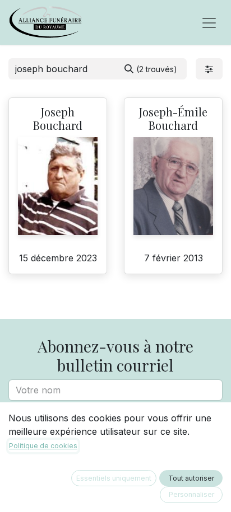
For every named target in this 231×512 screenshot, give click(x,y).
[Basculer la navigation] (209, 22)
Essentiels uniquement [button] (113, 478)
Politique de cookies (43, 445)
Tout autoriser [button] (191, 478)
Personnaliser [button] (191, 494)
